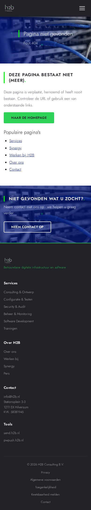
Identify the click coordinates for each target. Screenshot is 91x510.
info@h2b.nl (12, 396)
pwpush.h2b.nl (14, 440)
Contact (15, 169)
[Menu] (82, 8)
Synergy (15, 148)
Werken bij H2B (21, 155)
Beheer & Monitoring (18, 313)
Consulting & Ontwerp (19, 292)
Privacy (45, 472)
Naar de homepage (29, 117)
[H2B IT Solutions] (9, 8)
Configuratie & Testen (18, 299)
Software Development (19, 321)
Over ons (16, 162)
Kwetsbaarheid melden (45, 494)
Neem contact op (27, 226)
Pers (7, 373)
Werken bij (11, 358)
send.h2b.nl (12, 433)
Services (15, 140)
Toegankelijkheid (45, 487)
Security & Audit (14, 306)
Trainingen (10, 328)
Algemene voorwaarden (45, 479)
